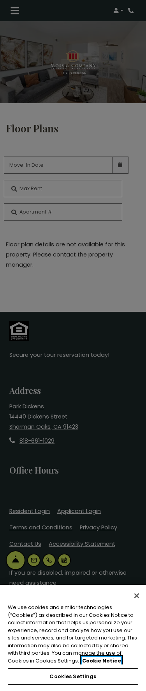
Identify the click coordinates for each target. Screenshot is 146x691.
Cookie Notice (101, 660)
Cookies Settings (72, 676)
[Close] (136, 595)
